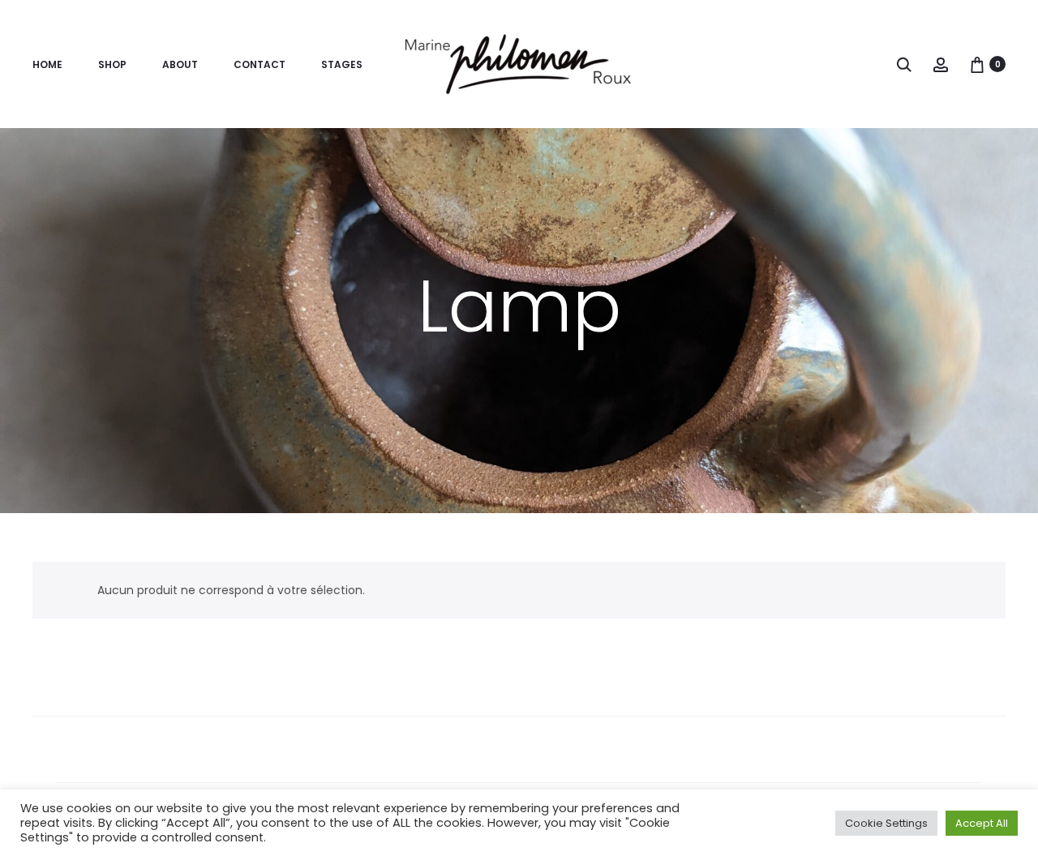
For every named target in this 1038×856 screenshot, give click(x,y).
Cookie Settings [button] (886, 823)
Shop (112, 64)
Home (47, 64)
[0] (977, 64)
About (180, 64)
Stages (341, 64)
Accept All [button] (981, 823)
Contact (259, 64)
